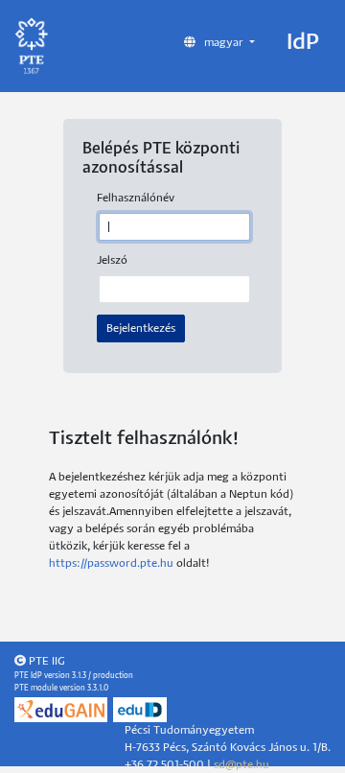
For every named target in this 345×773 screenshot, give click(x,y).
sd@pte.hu (241, 765)
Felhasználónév (135, 198)
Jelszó (112, 260)
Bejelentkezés (140, 328)
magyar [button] (223, 42)
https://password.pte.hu (111, 563)
